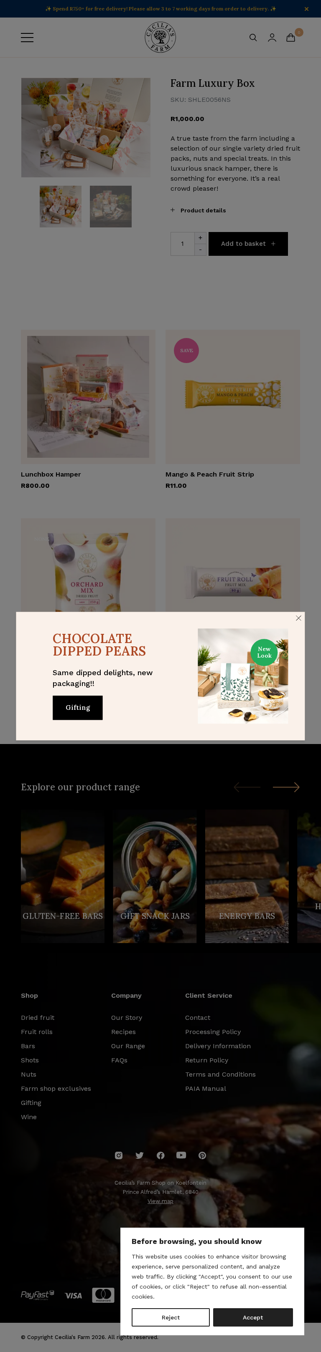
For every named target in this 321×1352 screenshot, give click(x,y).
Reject (171, 1317)
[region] (212, 1281)
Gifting (77, 707)
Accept (253, 1317)
